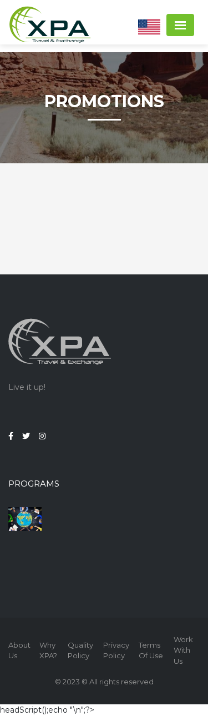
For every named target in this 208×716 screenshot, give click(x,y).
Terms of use (151, 650)
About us (19, 650)
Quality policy (80, 650)
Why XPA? (48, 650)
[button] (149, 27)
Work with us (183, 650)
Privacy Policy (116, 650)
